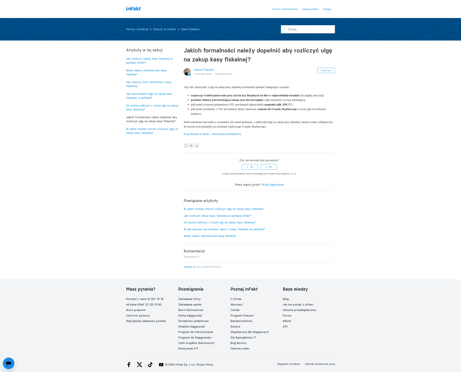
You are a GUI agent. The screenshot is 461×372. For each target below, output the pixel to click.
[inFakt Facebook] (128, 364)
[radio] (250, 167)
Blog (286, 299)
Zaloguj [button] (327, 9)
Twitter (191, 145)
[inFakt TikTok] (150, 364)
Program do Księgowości (194, 337)
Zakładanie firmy (189, 299)
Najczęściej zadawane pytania (146, 321)
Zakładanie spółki (190, 304)
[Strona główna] (133, 9)
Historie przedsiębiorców (299, 310)
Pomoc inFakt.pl (137, 29)
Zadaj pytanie (310, 9)
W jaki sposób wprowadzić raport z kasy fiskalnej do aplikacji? (224, 229)
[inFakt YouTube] (161, 364)
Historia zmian (239, 348)
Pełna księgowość (190, 315)
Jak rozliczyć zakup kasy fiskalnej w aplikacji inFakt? (149, 60)
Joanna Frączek (204, 69)
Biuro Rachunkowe (190, 310)
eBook (287, 321)
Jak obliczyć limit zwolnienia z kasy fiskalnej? (149, 84)
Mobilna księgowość (191, 326)
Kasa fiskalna (190, 29)
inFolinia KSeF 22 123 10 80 (144, 304)
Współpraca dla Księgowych (249, 332)
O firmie (235, 299)
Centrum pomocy (138, 315)
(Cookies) (294, 363)
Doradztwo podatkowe (193, 321)
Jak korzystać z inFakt (298, 304)
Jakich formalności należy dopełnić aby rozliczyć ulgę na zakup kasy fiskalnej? (151, 119)
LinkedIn (196, 145)
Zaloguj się (190, 266)
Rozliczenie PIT (188, 348)
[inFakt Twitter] (139, 364)
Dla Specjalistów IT (243, 337)
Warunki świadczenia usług (320, 363)
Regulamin (282, 363)
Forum (287, 315)
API (285, 326)
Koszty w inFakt (164, 29)
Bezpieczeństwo (241, 321)
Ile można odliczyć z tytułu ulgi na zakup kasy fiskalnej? (152, 107)
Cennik (235, 310)
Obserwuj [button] (326, 70)
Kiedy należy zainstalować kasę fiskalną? (146, 72)
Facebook (186, 145)
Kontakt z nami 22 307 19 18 (144, 299)
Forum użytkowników (285, 9)
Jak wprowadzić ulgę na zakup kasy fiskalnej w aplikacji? (149, 96)
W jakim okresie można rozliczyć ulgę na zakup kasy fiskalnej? (152, 131)
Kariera (235, 326)
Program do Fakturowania (195, 332)
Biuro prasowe (136, 310)
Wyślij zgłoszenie (273, 184)
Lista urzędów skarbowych (196, 343)
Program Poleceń (242, 315)
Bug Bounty (238, 343)
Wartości (236, 304)
